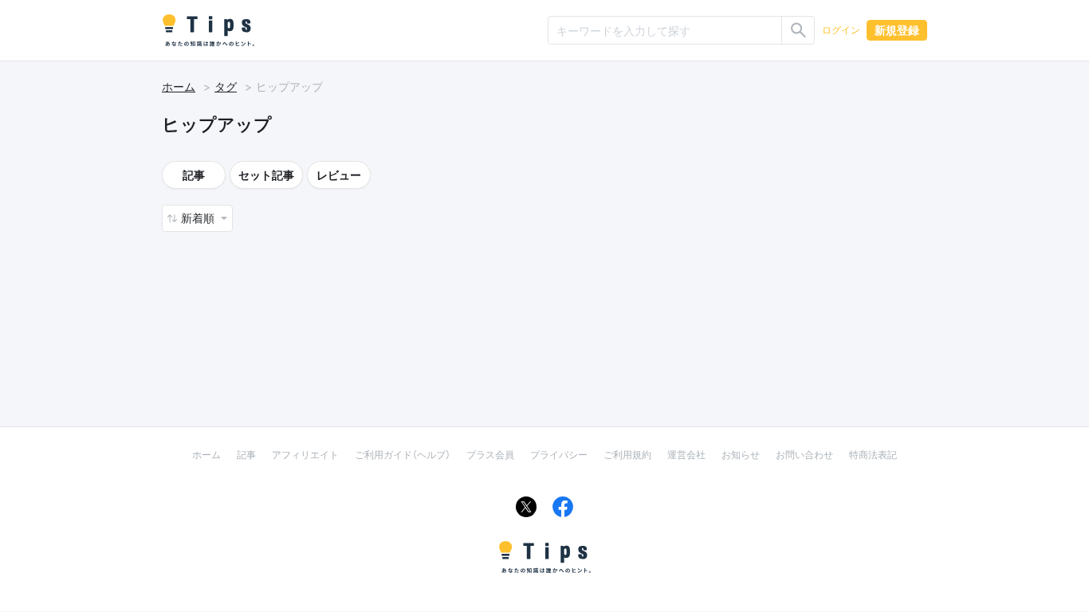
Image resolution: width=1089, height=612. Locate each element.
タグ (225, 86)
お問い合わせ (804, 455)
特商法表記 (873, 455)
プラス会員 (490, 455)
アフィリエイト (305, 455)
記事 (194, 175)
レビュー (338, 175)
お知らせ (740, 455)
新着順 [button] (199, 218)
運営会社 (686, 455)
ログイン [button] (841, 30)
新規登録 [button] (897, 30)
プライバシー (559, 455)
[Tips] (208, 30)
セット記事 (266, 175)
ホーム (178, 86)
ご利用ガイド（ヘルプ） (402, 455)
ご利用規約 (627, 455)
